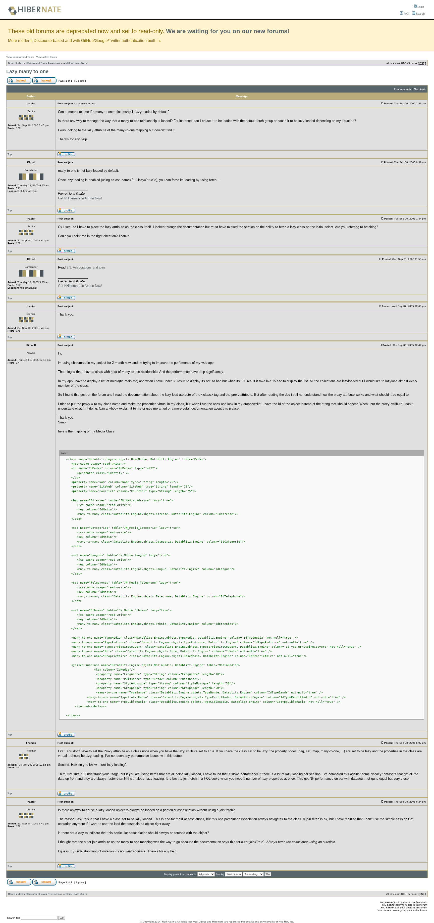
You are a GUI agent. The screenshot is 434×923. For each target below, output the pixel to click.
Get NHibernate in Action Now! (80, 198)
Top (10, 154)
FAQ (406, 13)
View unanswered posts (20, 57)
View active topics (46, 57)
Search (420, 13)
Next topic (420, 89)
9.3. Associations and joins (86, 267)
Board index (15, 63)
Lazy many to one (27, 71)
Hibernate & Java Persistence (44, 63)
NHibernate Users (76, 63)
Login (420, 6)
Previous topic (403, 89)
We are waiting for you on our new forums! (227, 31)
